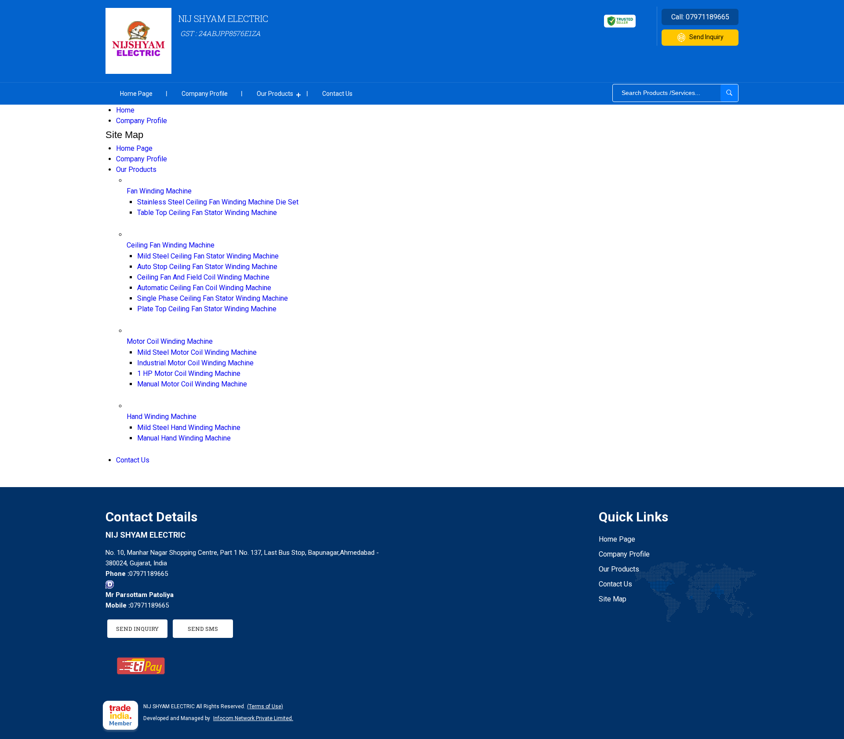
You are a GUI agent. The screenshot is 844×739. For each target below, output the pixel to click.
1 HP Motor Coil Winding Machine (188, 373)
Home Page (136, 93)
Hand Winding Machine (161, 416)
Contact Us (337, 93)
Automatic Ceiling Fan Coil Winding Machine (204, 288)
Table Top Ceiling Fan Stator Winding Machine (207, 212)
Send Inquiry (706, 36)
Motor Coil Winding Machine (170, 341)
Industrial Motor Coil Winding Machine (195, 363)
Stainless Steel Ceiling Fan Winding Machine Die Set (217, 202)
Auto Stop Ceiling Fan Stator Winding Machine (207, 266)
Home (125, 110)
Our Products (275, 93)
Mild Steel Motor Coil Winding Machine (197, 352)
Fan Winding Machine (159, 191)
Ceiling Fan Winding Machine (171, 245)
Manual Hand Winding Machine (184, 438)
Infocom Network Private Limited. (253, 718)
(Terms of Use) (265, 706)
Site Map (612, 599)
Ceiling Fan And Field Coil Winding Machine (203, 277)
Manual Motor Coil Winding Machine (192, 384)
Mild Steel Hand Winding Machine (188, 427)
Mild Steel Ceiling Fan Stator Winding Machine (208, 256)
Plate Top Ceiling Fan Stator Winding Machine (206, 309)
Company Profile (205, 93)
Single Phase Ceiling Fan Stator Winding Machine (212, 298)
